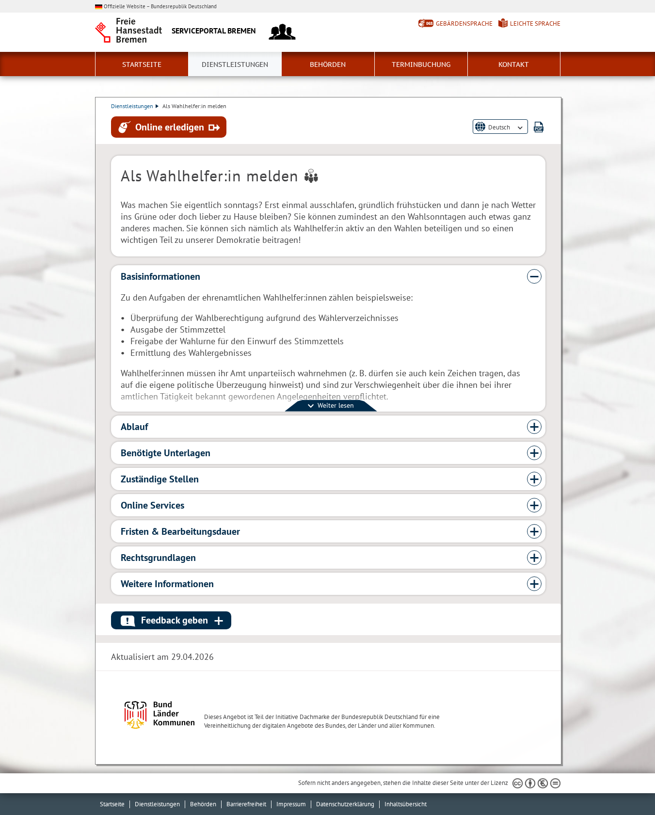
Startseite (141, 64)
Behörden (328, 64)
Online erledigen (169, 126)
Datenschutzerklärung (345, 804)
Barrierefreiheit (246, 804)
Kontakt (513, 64)
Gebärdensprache (464, 23)
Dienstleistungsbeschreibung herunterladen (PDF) (538, 127)
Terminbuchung (421, 64)
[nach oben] (624, 784)
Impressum (291, 804)
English (498, 134)
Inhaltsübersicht (405, 804)
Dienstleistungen (235, 64)
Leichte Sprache (535, 23)
